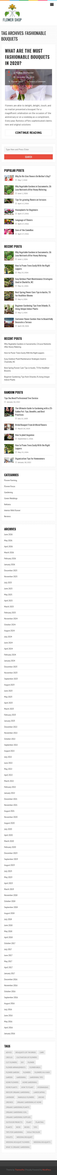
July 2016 (8, 1009)
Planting (40, 1122)
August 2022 (9, 751)
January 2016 (9, 1033)
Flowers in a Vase (42, 1072)
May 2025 (8, 594)
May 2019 (8, 877)
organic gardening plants (17, 1107)
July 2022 (8, 757)
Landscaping (39, 1092)
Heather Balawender (25, 72)
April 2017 (8, 967)
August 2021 (9, 811)
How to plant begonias (24, 434)
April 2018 (8, 937)
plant (29, 1122)
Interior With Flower (12, 510)
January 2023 (9, 721)
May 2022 (8, 769)
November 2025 (10, 576)
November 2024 (10, 618)
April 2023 (8, 703)
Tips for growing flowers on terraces (30, 199)
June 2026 (8, 534)
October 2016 (9, 991)
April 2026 (8, 546)
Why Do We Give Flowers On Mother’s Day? (33, 176)
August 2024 (9, 630)
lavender (10, 1097)
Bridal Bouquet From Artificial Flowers (31, 424)
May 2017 (8, 961)
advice (9, 1052)
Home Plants (11, 1087)
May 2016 (8, 1021)
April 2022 (8, 775)
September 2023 (11, 679)
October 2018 (9, 901)
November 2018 (10, 895)
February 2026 (10, 558)
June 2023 (8, 691)
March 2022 (9, 781)
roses (27, 1127)
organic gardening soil (16, 1112)
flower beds (35, 1067)
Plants (9, 1127)
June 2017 (8, 955)
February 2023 (10, 715)
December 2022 (10, 727)
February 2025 (10, 612)
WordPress (46, 1170)
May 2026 (8, 540)
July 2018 (8, 919)
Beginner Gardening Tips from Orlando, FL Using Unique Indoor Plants (32, 307)
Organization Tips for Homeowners (30, 458)
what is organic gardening (18, 1147)
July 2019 (8, 871)
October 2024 (9, 624)
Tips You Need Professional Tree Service (21, 398)
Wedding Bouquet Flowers (18, 1142)
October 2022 (9, 739)
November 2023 (10, 673)
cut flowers (11, 1062)
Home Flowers (12, 1082)
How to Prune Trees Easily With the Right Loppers (24, 353)
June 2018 (8, 925)
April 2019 (8, 883)
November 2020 (10, 817)
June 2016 (8, 1015)
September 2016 (11, 997)
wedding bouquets (42, 1142)
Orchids (9, 1102)
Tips (35, 1127)
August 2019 (9, 865)
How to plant (27, 1087)
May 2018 (8, 931)
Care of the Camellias (24, 230)
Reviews (7, 516)
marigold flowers (26, 1097)
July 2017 (8, 949)
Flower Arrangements (15, 1067)
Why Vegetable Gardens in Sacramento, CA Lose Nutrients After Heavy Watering (33, 188)
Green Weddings (11, 498)
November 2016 (10, 985)
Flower (31, 1062)
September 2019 (11, 859)
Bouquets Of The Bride (26, 1052)
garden (9, 1077)
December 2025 (10, 570)
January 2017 (9, 973)
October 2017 (9, 943)
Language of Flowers (24, 219)
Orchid (41, 1097)
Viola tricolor (33, 1132)
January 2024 (9, 661)
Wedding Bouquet (24, 1137)
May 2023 (8, 697)
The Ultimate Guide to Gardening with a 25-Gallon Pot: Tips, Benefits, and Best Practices (34, 411)
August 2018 (9, 913)
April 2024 (8, 648)
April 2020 (8, 835)
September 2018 (11, 907)
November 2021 (10, 805)
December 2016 (10, 979)
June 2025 (8, 588)
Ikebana (7, 504)
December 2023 (10, 667)
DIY (22, 1062)
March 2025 (9, 606)
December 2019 (10, 853)
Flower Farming (10, 480)
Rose (18, 1127)
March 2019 (9, 889)
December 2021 (10, 799)
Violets (9, 1137)
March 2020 (9, 841)
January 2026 (9, 564)
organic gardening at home (29, 1102)
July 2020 (8, 829)
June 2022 (8, 763)
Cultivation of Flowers (27, 1057)
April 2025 (8, 600)
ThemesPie (19, 1170)
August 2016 (9, 1003)
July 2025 (8, 582)
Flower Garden (12, 1072)
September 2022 (11, 745)
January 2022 (9, 793)
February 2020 (10, 847)
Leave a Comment (37, 81)
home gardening (30, 1082)
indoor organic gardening (18, 1092)
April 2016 (8, 1027)
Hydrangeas (43, 1087)
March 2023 (9, 709)
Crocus (9, 1057)
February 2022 (10, 787)
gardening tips (36, 1077)
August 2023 (9, 685)
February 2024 (10, 654)
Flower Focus (17, 81)
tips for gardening (14, 1132)
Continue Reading (33, 133)
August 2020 (9, 823)
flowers (27, 1072)
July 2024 (8, 636)
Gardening (8, 492)
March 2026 (9, 552)
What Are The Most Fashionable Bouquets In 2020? (27, 56)
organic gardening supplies (18, 1117)
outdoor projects (14, 1122)
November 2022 (10, 733)
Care (42, 1052)
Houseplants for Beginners (26, 209)
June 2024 (8, 642)
